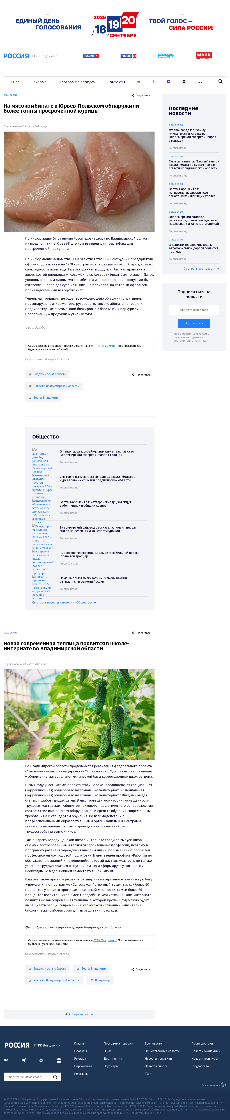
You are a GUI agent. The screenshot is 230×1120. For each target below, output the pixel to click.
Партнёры (111, 1066)
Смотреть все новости (200, 268)
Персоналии (83, 1066)
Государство (200, 1066)
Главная (79, 1043)
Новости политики (158, 1059)
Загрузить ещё (82, 1014)
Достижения (113, 1059)
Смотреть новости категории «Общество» (62, 602)
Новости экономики (206, 1051)
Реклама (39, 81)
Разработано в (210, 1085)
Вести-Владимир (45, 398)
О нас (14, 81)
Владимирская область (49, 374)
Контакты (116, 81)
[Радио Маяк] (204, 58)
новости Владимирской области (56, 386)
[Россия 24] (128, 56)
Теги (148, 1074)
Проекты (80, 1051)
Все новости (153, 1043)
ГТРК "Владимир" (105, 345)
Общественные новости (162, 1051)
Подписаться (194, 323)
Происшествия (202, 1043)
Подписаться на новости (194, 294)
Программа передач (77, 81)
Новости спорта (156, 1066)
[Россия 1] (91, 56)
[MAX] (169, 82)
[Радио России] (166, 57)
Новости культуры (205, 1059)
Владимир (102, 980)
